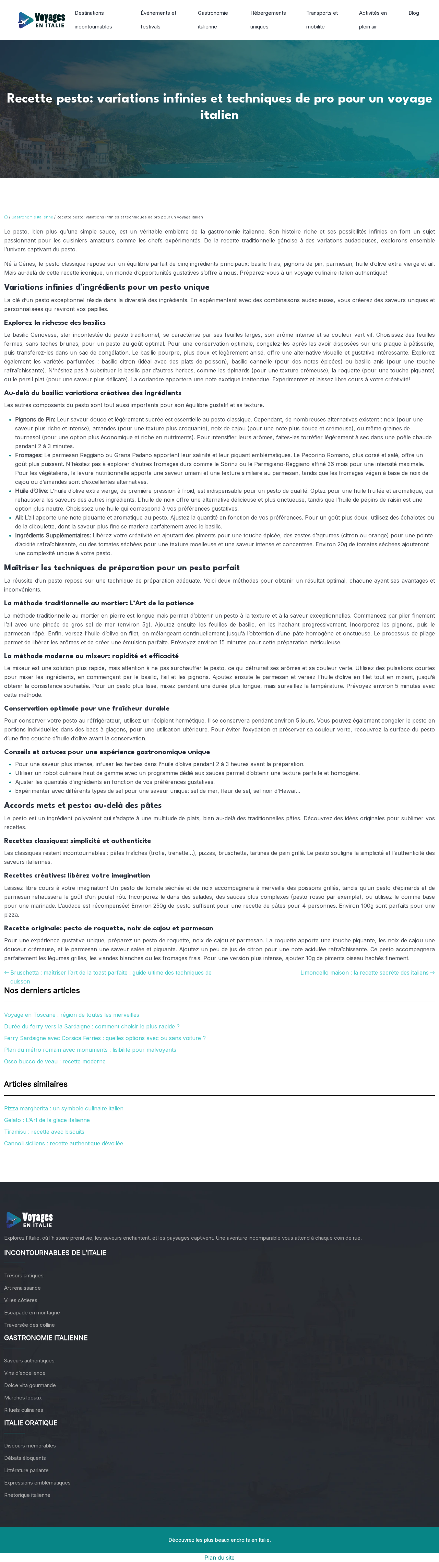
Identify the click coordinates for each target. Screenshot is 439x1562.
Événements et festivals (158, 20)
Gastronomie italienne (213, 20)
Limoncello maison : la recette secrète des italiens (364, 972)
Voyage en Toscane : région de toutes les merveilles (71, 1014)
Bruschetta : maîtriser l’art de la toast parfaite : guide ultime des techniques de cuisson (111, 977)
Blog (413, 13)
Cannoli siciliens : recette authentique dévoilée (63, 1143)
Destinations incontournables (93, 20)
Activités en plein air (373, 20)
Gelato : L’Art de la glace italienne (47, 1120)
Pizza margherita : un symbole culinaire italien (63, 1108)
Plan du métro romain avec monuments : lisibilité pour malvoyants (90, 1049)
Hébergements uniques (268, 20)
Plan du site (219, 1557)
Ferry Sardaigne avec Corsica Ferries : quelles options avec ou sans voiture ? (105, 1038)
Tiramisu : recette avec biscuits (44, 1131)
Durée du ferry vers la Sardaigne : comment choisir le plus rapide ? (92, 1026)
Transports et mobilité (322, 20)
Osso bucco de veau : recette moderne (55, 1061)
